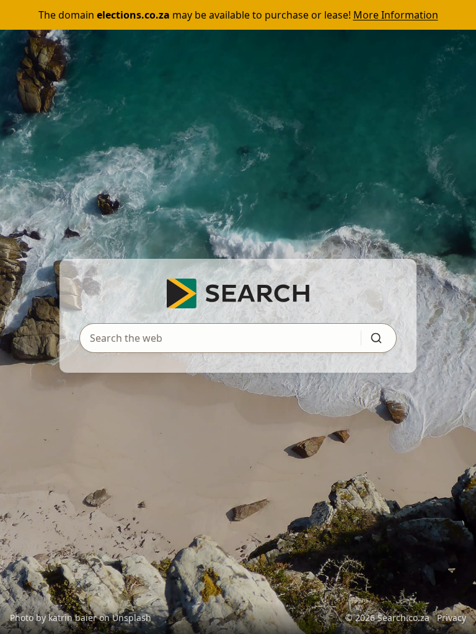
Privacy (451, 617)
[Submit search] (376, 338)
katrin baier (72, 617)
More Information (395, 15)
